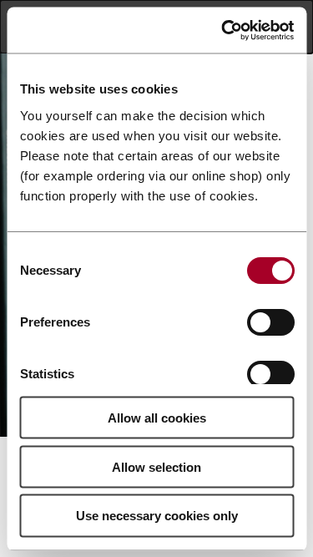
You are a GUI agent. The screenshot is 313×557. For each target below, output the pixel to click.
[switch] (270, 321)
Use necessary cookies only (157, 516)
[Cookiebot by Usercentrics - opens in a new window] (223, 30)
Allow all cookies (157, 417)
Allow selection (156, 466)
